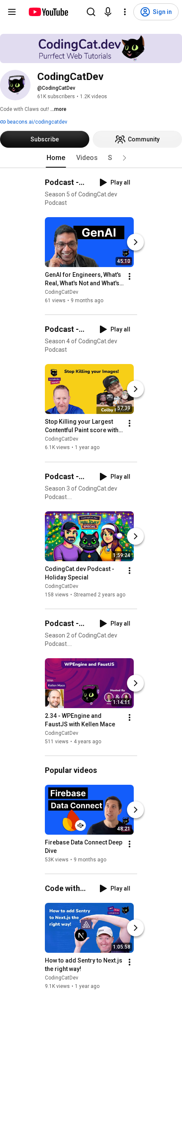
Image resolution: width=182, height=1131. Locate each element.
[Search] (91, 12)
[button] (124, 158)
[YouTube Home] (48, 12)
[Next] (135, 242)
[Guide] (12, 12)
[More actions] (129, 276)
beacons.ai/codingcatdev (36, 122)
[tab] (56, 158)
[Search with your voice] (107, 11)
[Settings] (125, 12)
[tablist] (91, 158)
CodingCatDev (61, 292)
